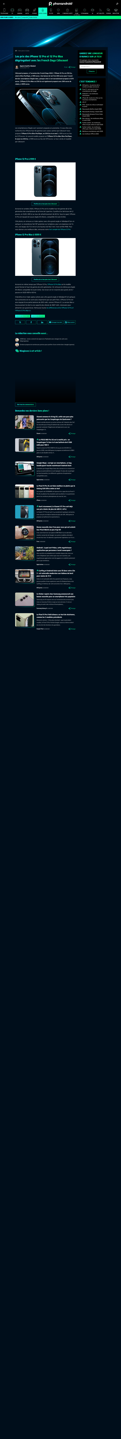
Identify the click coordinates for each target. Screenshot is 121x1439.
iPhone (38, 500)
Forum (108, 13)
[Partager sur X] (20, 322)
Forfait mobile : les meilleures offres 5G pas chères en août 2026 (92, 123)
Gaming (19, 13)
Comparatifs (25, 17)
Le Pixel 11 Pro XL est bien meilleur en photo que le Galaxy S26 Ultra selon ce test (56, 487)
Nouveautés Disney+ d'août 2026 (92, 112)
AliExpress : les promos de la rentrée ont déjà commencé (91, 86)
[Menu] (4, 4)
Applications (40, 480)
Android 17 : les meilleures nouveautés (90, 94)
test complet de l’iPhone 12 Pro (60, 229)
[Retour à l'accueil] (60, 4)
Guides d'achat (33, 17)
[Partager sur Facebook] (31, 322)
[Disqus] (45, 379)
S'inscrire (92, 71)
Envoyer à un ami (57, 322)
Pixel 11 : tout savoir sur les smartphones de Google (90, 90)
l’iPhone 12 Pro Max (54, 284)
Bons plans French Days (22, 316)
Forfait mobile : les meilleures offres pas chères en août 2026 (91, 128)
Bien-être (116, 13)
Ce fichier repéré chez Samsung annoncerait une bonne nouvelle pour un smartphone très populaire (56, 595)
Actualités (100, 13)
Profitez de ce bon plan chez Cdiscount (45, 204)
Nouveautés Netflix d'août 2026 (92, 109)
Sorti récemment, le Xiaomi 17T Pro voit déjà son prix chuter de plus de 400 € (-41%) (55, 508)
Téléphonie (4, 13)
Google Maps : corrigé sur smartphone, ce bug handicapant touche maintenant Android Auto (54, 464)
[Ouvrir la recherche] (117, 4)
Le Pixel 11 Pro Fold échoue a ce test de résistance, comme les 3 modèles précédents (56, 616)
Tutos (51, 13)
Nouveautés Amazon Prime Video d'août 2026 (92, 115)
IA (92, 13)
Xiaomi (38, 433)
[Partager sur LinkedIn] (42, 322)
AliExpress (39, 457)
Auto (27, 13)
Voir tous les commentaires (25, 404)
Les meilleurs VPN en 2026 (90, 134)
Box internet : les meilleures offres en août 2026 (92, 119)
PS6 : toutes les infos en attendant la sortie (92, 105)
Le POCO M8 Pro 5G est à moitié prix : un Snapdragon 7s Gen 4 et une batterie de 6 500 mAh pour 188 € (54, 442)
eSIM (76, 14)
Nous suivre (71, 322)
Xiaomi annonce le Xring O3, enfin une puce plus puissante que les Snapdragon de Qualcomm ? (55, 418)
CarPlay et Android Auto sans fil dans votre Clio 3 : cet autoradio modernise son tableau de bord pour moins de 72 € (56, 573)
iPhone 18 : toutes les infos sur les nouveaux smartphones (92, 99)
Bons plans (43, 13)
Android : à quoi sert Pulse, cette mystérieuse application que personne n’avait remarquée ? (54, 549)
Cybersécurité (67, 13)
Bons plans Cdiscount (38, 316)
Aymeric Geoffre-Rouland (28, 66)
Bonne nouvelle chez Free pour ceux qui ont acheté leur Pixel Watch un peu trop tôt (56, 528)
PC (12, 13)
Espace (34, 13)
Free (38, 541)
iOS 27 (84, 102)
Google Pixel (40, 629)
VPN (58, 13)
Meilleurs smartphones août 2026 (92, 131)
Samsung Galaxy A (42, 608)
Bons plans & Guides (24, 51)
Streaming (84, 13)
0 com (66, 67)
